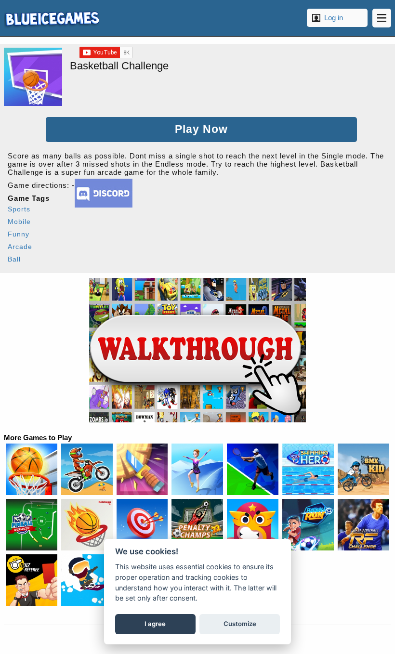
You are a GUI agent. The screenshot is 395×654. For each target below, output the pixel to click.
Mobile (19, 221)
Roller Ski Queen (197, 469)
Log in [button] (333, 17)
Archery (142, 524)
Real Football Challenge (363, 524)
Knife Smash (142, 469)
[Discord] (103, 205)
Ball (14, 259)
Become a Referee (31, 580)
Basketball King (31, 469)
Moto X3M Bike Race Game (87, 469)
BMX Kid (363, 469)
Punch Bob (252, 524)
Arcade (20, 246)
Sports (19, 209)
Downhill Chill (87, 580)
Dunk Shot (87, 524)
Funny (18, 234)
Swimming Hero (308, 469)
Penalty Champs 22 (197, 524)
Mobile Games (51, 18)
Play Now (201, 129)
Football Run (308, 524)
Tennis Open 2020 (252, 469)
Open (381, 18)
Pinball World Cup (31, 524)
